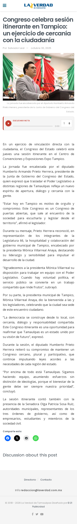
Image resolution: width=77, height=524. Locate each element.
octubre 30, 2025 (41, 48)
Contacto (46, 479)
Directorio (30, 479)
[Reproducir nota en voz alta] (8, 123)
